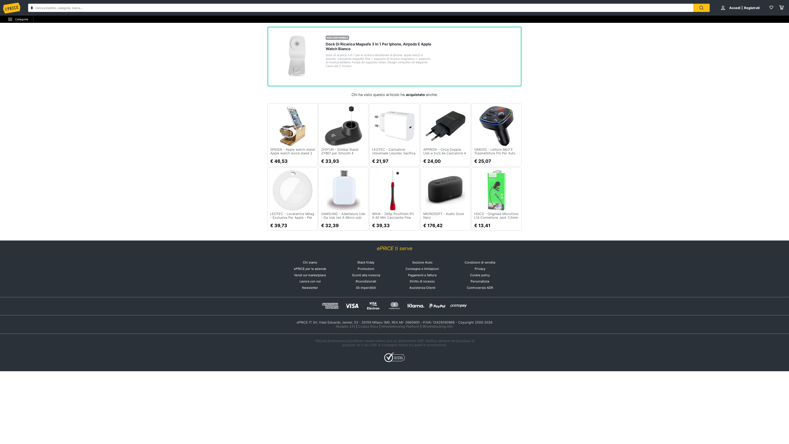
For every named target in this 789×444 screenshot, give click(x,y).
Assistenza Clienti (422, 288)
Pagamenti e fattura (422, 275)
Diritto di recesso (422, 281)
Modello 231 (345, 326)
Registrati (752, 8)
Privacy (480, 269)
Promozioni (366, 269)
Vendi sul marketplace (310, 275)
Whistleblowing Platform (400, 326)
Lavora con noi (310, 281)
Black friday (366, 262)
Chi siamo (310, 262)
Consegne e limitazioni (422, 269)
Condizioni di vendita (480, 262)
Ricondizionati (366, 281)
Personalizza (480, 281)
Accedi (734, 8)
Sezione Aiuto (422, 262)
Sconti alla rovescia (366, 275)
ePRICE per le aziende (310, 269)
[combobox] (360, 8)
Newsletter (310, 288)
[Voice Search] (31, 8)
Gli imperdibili (366, 288)
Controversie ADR (480, 288)
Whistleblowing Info (437, 326)
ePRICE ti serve (394, 248)
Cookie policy (480, 275)
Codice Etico (368, 326)
